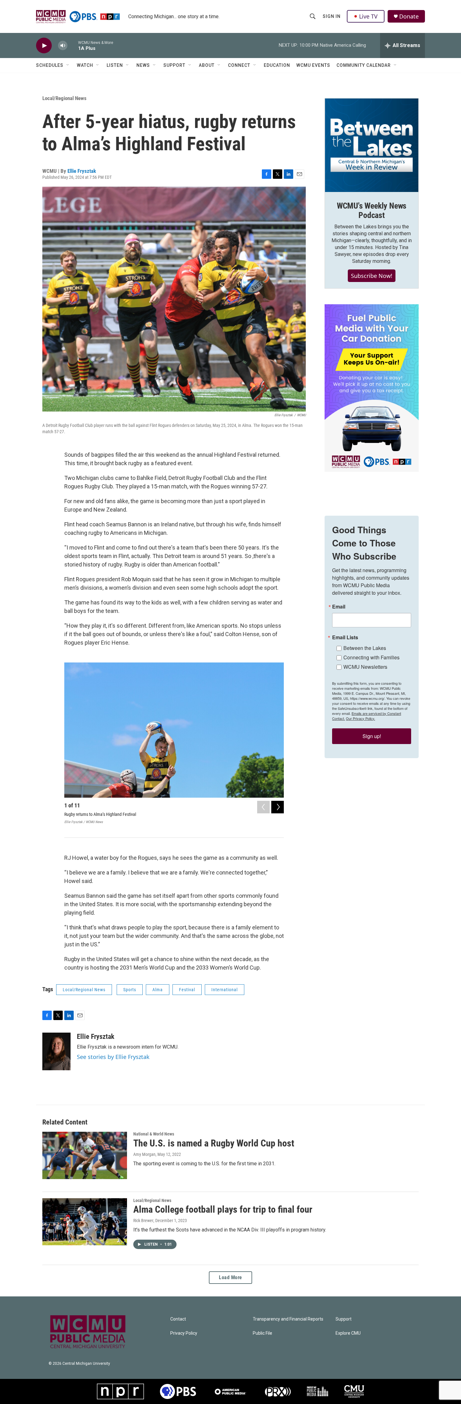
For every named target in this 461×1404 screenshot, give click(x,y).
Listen (115, 65)
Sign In (332, 16)
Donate (409, 16)
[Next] (277, 807)
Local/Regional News (64, 98)
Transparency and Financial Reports (288, 1319)
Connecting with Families (371, 657)
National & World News (153, 1133)
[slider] (73, 45)
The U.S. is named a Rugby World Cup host (213, 1143)
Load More (230, 1277)
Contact (178, 1319)
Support (174, 65)
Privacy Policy (183, 1333)
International (224, 989)
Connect (239, 65)
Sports (129, 989)
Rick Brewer (143, 1220)
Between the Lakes (364, 647)
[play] (44, 45)
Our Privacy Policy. (360, 718)
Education (277, 65)
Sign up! (372, 736)
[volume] (62, 46)
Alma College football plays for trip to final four (222, 1209)
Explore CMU (348, 1333)
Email (338, 606)
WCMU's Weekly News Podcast (371, 210)
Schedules (49, 65)
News (143, 65)
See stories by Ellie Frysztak (113, 1057)
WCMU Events (313, 65)
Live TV (368, 16)
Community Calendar (363, 65)
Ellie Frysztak (81, 171)
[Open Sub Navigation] (68, 65)
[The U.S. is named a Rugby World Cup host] (84, 1155)
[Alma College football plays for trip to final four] (84, 1221)
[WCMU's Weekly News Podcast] (371, 145)
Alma (157, 989)
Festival (187, 989)
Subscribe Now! (371, 275)
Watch (85, 65)
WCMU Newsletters (365, 666)
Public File (262, 1333)
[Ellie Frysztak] (56, 1051)
